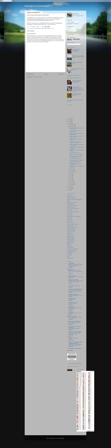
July (70, 174)
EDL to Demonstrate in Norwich (75, 158)
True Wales (69, 255)
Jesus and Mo (70, 219)
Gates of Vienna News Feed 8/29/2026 (75, 276)
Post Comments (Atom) (37, 76)
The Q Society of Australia (72, 248)
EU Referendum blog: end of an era (75, 295)
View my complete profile (78, 15)
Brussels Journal (70, 196)
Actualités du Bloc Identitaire (74, 331)
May (70, 177)
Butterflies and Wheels (71, 197)
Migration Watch (70, 225)
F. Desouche (69, 210)
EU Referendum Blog (73, 294)
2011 (69, 186)
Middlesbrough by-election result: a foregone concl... (76, 134)
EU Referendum (70, 204)
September (72, 170)
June (71, 175)
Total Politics (69, 253)
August (71, 172)
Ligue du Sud (69, 221)
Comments (71, 30)
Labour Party (32, 28)
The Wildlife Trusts (71, 252)
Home (46, 74)
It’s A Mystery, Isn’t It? (72, 303)
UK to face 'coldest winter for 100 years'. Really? (76, 137)
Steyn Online (69, 245)
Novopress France (71, 231)
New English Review (71, 228)
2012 (69, 123)
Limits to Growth (70, 222)
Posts (70, 28)
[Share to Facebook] (48, 26)
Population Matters (71, 238)
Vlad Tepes (70, 269)
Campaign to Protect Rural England (74, 199)
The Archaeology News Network (75, 289)
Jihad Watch (71, 263)
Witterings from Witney (73, 279)
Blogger (62, 438)
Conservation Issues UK (72, 202)
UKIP (52, 28)
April (71, 179)
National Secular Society (72, 227)
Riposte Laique (70, 242)
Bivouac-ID (70, 350)
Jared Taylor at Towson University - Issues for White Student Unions (75, 345)
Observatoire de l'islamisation (74, 348)
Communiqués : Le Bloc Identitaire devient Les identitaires (74, 333)
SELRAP (69, 244)
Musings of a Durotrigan (37, 6)
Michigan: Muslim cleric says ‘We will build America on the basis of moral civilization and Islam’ (75, 265)
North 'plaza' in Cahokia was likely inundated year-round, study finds (74, 291)
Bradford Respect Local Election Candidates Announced (77, 81)
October (71, 169)
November (72, 126)
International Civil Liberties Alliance (74, 216)
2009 (69, 189)
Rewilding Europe (70, 239)
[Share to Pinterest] (49, 26)
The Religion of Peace (71, 250)
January (71, 184)
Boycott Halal (69, 194)
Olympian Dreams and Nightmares (74, 77)
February (71, 182)
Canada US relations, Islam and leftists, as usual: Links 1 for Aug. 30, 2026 (75, 271)
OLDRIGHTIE (71, 306)
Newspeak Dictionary (71, 230)
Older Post (61, 74)
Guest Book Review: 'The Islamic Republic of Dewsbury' (76, 161)
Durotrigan (76, 13)
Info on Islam (69, 214)
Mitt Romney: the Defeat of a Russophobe (75, 164)
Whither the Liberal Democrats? (75, 154)
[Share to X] (47, 26)
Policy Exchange (70, 234)
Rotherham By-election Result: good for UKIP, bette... (76, 129)
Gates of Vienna (71, 275)
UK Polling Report (72, 298)
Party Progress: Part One (74, 152)
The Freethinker (70, 247)
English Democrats (71, 207)
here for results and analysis (50, 24)
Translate (76, 23)
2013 (69, 121)
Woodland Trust (70, 258)
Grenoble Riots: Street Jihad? (73, 75)
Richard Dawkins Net (71, 241)
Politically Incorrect (71, 236)
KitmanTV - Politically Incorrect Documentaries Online (75, 343)
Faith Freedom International (72, 211)
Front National (70, 213)
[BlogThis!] (45, 26)
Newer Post (30, 74)
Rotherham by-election (46, 28)
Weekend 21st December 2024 (74, 286)
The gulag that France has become (74, 313)
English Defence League (72, 205)
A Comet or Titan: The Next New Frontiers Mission (74, 323)
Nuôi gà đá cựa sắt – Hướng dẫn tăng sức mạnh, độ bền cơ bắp (75, 281)
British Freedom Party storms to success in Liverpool (76, 94)
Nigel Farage (38, 28)
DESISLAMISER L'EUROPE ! (74, 328)
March (71, 181)
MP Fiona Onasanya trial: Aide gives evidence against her (75, 318)
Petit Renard (69, 233)
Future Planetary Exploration (74, 321)
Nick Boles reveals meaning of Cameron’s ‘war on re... (75, 142)
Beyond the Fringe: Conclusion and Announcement (76, 50)
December (72, 124)
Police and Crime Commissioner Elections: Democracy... (75, 157)
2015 (69, 119)
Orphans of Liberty (72, 302)
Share (27, 9)
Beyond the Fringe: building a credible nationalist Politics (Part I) (78, 56)
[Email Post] (42, 26)
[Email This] (44, 26)
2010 (69, 188)
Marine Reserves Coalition (72, 224)
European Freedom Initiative (73, 208)
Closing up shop (71, 299)
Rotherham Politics (72, 316)
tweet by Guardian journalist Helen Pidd (41, 17)
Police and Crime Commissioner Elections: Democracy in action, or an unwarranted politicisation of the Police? (78, 89)
